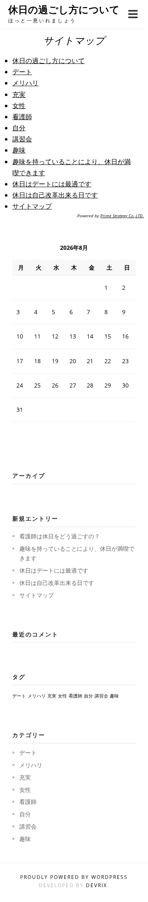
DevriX (96, 885)
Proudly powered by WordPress (74, 877)
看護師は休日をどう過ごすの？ (59, 536)
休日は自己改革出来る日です (55, 195)
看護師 (22, 116)
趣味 (18, 150)
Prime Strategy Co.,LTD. (122, 215)
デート (22, 71)
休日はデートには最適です (51, 183)
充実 (18, 94)
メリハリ (25, 82)
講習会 (22, 138)
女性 (18, 105)
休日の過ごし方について (64, 9)
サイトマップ (32, 206)
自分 (18, 127)
